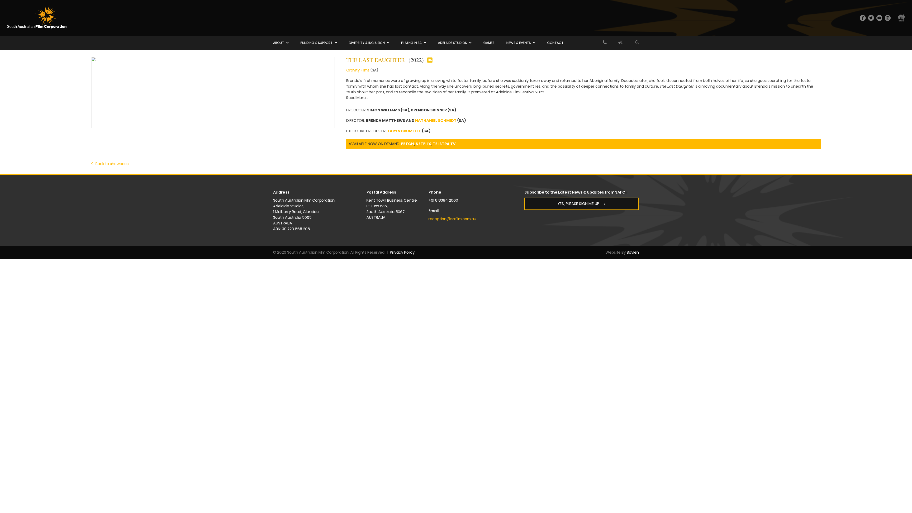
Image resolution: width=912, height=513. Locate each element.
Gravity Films (358, 70)
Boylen (633, 252)
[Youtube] (879, 18)
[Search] (637, 43)
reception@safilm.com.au (452, 219)
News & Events (518, 42)
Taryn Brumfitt (404, 131)
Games (488, 42)
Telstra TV (444, 144)
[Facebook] (863, 18)
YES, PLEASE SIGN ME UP (578, 203)
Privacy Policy (402, 252)
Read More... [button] (357, 97)
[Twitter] (871, 18)
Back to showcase (112, 163)
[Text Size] (620, 43)
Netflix (423, 144)
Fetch (407, 144)
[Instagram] (888, 18)
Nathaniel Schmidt (435, 120)
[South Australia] (901, 17)
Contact (555, 42)
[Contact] (605, 43)
